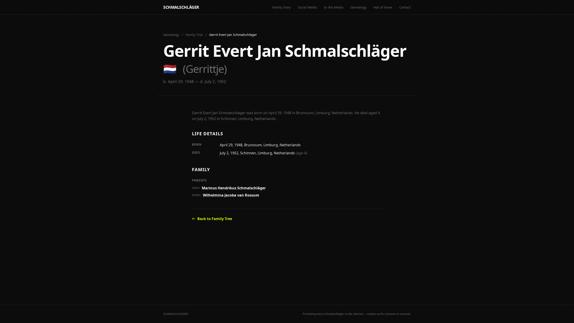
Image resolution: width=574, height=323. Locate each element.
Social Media (307, 7)
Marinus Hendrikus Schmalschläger (234, 188)
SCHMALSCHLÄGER (181, 7)
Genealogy (358, 7)
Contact (405, 7)
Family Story (281, 7)
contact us (373, 314)
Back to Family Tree (214, 218)
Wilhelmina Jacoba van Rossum (231, 195)
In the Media (333, 7)
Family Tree (194, 35)
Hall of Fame (383, 7)
